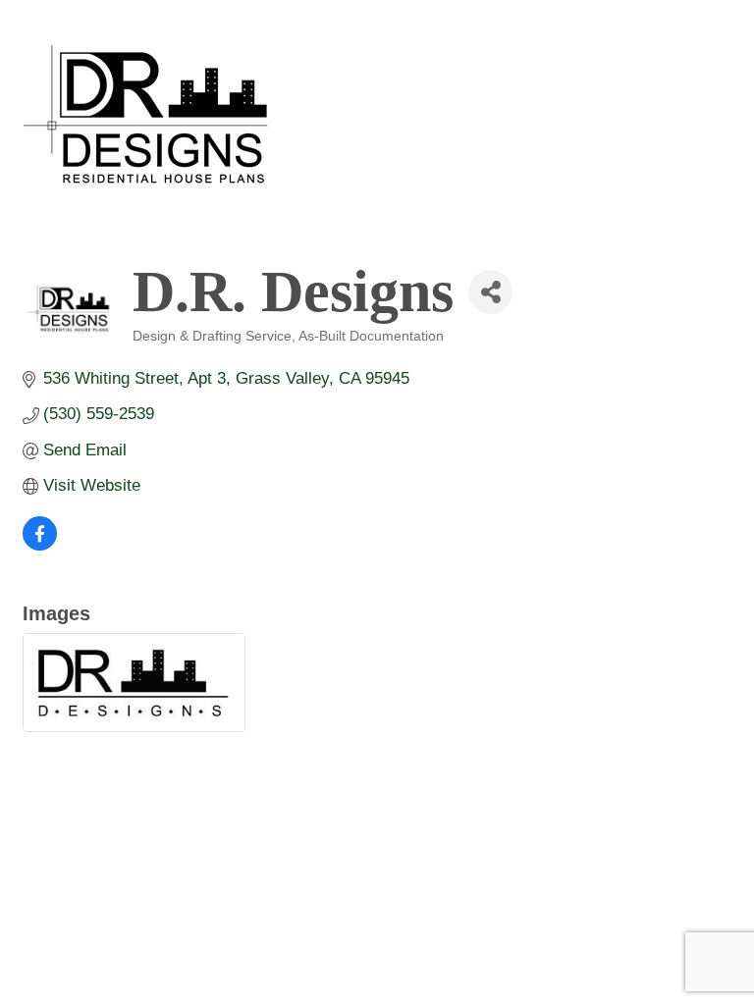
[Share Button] (490, 292)
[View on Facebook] (40, 545)
